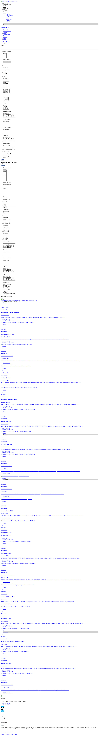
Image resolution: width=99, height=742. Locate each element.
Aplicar (5, 207)
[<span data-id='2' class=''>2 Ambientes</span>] (6, 89)
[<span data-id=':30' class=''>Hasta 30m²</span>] (9, 113)
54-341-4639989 (6, 703)
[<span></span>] (4, 175)
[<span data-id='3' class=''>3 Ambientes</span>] (6, 90)
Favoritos (5, 39)
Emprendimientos (7, 4)
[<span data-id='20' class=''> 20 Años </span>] (6, 108)
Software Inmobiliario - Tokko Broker (9, 734)
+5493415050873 (7, 704)
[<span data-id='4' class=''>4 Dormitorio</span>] (6, 100)
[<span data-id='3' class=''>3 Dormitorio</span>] (6, 99)
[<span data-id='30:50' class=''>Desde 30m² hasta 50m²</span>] (9, 114)
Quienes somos (6, 8)
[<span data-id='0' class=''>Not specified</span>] (6, 81)
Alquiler (5, 5)
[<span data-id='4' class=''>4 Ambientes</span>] (6, 91)
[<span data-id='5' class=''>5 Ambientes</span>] (6, 92)
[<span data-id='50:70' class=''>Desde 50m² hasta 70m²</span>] (9, 115)
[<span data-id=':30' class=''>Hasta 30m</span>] (6, 121)
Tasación (5, 9)
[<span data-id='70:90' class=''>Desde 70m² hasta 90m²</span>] (9, 117)
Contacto (5, 10)
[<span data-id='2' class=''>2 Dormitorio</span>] (6, 98)
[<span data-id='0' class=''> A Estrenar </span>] (6, 105)
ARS (6, 72)
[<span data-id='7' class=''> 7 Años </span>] (6, 106)
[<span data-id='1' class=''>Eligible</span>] (6, 82)
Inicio (4, 11)
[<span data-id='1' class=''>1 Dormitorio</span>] (6, 97)
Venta (4, 7)
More (4, 13)
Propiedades (5, 3)
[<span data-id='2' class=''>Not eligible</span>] (6, 83)
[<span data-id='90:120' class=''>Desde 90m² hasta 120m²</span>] (9, 149)
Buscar (2, 159)
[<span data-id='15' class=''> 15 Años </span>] (6, 107)
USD (6, 73)
